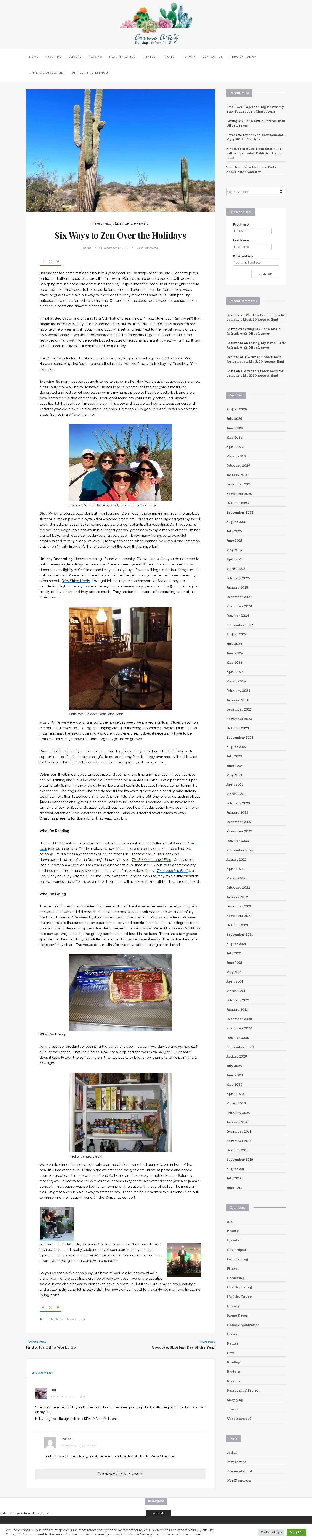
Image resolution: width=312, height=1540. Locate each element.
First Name (241, 224)
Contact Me (212, 56)
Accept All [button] (296, 1532)
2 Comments (149, 248)
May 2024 (234, 662)
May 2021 (234, 972)
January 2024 (237, 700)
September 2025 (239, 512)
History (189, 56)
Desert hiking (76, 1319)
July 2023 (234, 756)
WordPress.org (238, 1480)
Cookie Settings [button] (271, 1532)
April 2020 (235, 1094)
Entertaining (237, 1259)
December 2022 (239, 822)
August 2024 (236, 634)
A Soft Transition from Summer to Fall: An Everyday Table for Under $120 (254, 153)
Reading (95, 56)
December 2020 (239, 1019)
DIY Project (236, 1250)
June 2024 (234, 653)
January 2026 (237, 475)
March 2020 (236, 1103)
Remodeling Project (243, 1390)
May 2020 (234, 1084)
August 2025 (236, 522)
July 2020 (234, 1066)
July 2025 (234, 531)
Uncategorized (239, 1418)
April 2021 (234, 981)
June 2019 (234, 1188)
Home (33, 56)
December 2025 (239, 484)
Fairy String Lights (76, 581)
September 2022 (239, 850)
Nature (232, 1343)
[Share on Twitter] (50, 262)
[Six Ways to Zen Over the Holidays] (120, 150)
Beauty (233, 1231)
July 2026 (234, 419)
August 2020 (236, 1056)
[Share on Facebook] (43, 262)
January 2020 (237, 1122)
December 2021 (238, 906)
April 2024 (235, 672)
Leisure (75, 56)
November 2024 (239, 606)
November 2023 (239, 719)
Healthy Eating (122, 56)
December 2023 (239, 709)
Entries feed (236, 1462)
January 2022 (237, 897)
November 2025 (239, 494)
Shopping (235, 1400)
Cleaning (234, 1240)
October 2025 (237, 503)
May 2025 (234, 550)
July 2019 (234, 1178)
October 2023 (237, 728)
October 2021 (237, 925)
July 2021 (233, 953)
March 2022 (236, 878)
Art (230, 1222)
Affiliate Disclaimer (47, 72)
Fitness (149, 56)
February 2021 (237, 1000)
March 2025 (236, 569)
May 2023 (234, 775)
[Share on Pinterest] (57, 262)
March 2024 (236, 681)
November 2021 (238, 916)
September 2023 (239, 737)
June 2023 (234, 766)
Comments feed (239, 1471)
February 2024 (238, 691)
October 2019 (237, 1150)
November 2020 (239, 1028)
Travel (169, 56)
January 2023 (237, 812)
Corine (87, 248)
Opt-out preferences (90, 72)
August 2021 (236, 944)
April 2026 (235, 447)
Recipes (233, 1372)
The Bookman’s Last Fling (151, 860)
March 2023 (236, 794)
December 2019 (238, 1131)
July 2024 (234, 644)
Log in (231, 1452)
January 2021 (237, 1009)
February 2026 (238, 465)
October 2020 (237, 1038)
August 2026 (236, 409)
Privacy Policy (243, 56)
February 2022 (238, 888)
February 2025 (238, 578)
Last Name (241, 240)
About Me (53, 56)
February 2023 (238, 803)
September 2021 (239, 934)
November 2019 (239, 1141)
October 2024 (237, 616)
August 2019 (236, 1169)
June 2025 (234, 540)
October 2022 (237, 841)
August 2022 (236, 859)
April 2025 (234, 559)
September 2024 (240, 625)
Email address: (243, 256)
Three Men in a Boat (172, 871)
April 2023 (234, 784)
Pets (230, 1353)
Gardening (235, 1278)
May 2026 (234, 437)
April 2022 (234, 869)
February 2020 (238, 1113)
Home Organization (243, 1325)
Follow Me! (158, 1513)
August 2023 (236, 747)
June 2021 (234, 963)
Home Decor (237, 1315)
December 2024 (239, 597)
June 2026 (234, 428)
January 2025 (237, 587)
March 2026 (236, 456)
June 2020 (234, 1075)
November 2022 (239, 831)
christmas (56, 1319)
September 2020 (240, 1047)
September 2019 (239, 1160)
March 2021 (235, 991)
